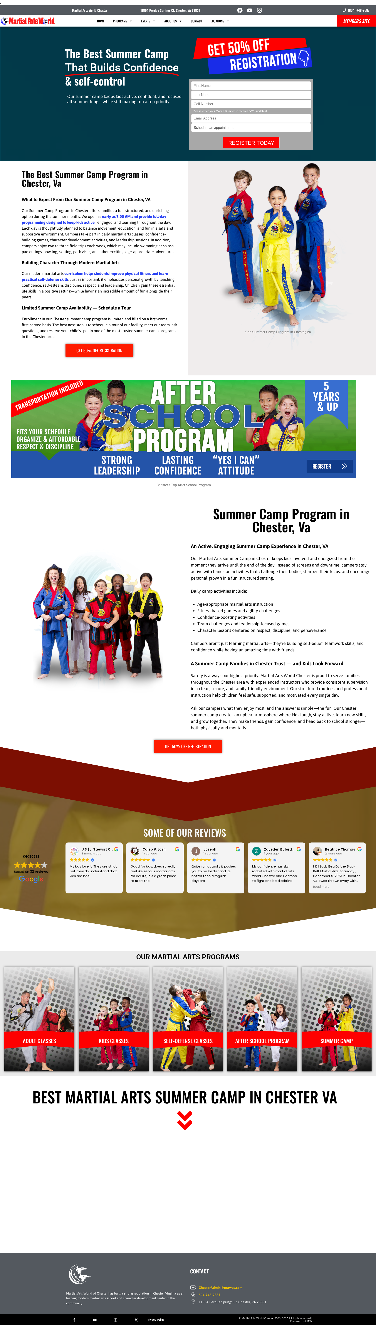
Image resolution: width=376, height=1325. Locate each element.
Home (100, 20)
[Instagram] (259, 10)
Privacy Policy (155, 1319)
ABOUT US (170, 20)
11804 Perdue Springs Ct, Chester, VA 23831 (170, 10)
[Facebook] (240, 10)
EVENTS (145, 20)
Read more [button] (321, 887)
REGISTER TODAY (251, 143)
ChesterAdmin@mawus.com (221, 1288)
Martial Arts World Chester (89, 10)
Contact (196, 20)
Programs (120, 20)
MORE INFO (39, 1067)
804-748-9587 (209, 1295)
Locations (217, 20)
